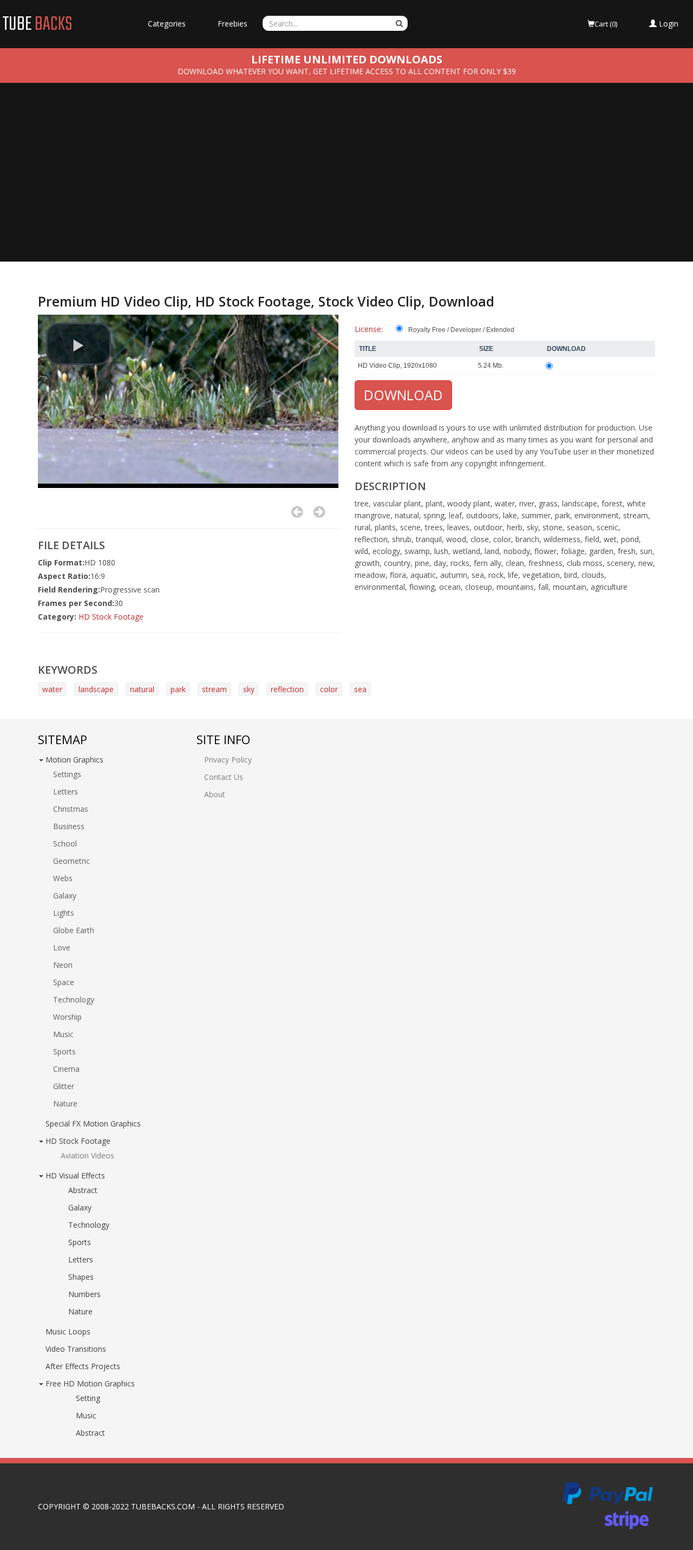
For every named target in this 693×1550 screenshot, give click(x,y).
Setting (88, 1398)
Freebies (232, 23)
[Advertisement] (346, 180)
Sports (64, 1051)
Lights (63, 913)
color (329, 689)
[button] (664, 24)
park (178, 689)
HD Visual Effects (75, 1175)
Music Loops (67, 1331)
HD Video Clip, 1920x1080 (397, 365)
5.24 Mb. (491, 365)
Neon (63, 965)
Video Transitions (75, 1349)
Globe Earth (73, 930)
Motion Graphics (74, 759)
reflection (287, 689)
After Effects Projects (82, 1366)
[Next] (319, 511)
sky (248, 689)
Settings (67, 774)
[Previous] (297, 511)
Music (63, 1034)
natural (142, 689)
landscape (96, 689)
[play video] (78, 344)
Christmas (70, 809)
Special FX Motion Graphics (93, 1123)
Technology (73, 999)
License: (369, 329)
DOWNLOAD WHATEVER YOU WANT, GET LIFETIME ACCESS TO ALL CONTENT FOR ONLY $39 (347, 71)
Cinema (66, 1069)
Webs (63, 878)
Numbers (84, 1294)
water (52, 689)
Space (63, 982)
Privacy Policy (228, 759)
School (65, 843)
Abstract (82, 1190)
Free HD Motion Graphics (90, 1383)
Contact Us (223, 777)
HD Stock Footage (111, 616)
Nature (65, 1103)
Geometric (71, 861)
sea (360, 689)
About (214, 794)
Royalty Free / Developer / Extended (461, 330)
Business (68, 826)
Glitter (63, 1086)
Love (61, 947)
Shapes (81, 1277)
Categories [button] (167, 23)
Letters (65, 791)
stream (214, 689)
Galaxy (64, 895)
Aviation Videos (87, 1155)
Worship (67, 1017)
